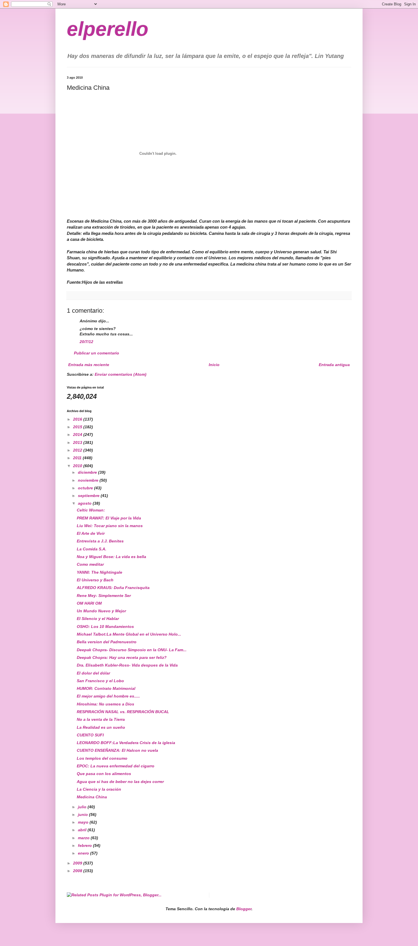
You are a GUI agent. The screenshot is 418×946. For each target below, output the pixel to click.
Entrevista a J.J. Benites (100, 541)
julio (83, 807)
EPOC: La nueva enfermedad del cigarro (115, 766)
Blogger (243, 909)
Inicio (214, 364)
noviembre (89, 480)
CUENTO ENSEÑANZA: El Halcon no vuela (117, 750)
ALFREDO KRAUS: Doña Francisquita (113, 587)
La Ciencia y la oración (99, 789)
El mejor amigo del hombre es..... (108, 696)
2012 (78, 450)
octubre (86, 488)
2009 (78, 863)
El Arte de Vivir (91, 533)
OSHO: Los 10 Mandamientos (105, 626)
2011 (78, 458)
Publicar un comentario (96, 353)
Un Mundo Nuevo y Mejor (101, 611)
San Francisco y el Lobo (100, 680)
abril (83, 830)
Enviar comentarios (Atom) (120, 374)
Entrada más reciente (88, 364)
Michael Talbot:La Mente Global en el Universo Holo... (129, 634)
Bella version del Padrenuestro (106, 642)
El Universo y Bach (95, 580)
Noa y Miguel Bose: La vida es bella (111, 556)
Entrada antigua (334, 364)
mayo (84, 822)
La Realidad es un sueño (101, 727)
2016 (78, 419)
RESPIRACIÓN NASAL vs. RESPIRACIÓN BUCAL (123, 711)
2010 (78, 465)
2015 (78, 427)
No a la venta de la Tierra (101, 719)
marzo (84, 838)
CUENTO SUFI (90, 735)
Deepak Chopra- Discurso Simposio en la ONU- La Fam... (132, 650)
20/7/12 (86, 341)
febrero (85, 845)
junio (83, 814)
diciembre (88, 472)
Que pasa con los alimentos (104, 773)
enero (84, 853)
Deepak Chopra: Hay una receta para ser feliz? (122, 657)
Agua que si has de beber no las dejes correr (120, 781)
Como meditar (90, 564)
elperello (107, 29)
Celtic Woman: (91, 510)
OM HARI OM (89, 603)
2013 (78, 442)
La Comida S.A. (91, 549)
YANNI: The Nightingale (99, 572)
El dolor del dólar (93, 673)
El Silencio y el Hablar (98, 618)
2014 (78, 434)
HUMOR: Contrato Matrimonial (106, 688)
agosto (85, 503)
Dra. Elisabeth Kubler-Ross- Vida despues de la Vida (127, 665)
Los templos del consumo (102, 758)
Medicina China (92, 797)
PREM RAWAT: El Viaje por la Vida (109, 518)
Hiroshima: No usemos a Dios (105, 704)
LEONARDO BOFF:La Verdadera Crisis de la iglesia (126, 742)
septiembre (89, 495)
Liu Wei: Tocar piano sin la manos (110, 525)
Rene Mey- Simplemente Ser (104, 595)
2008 (78, 870)
